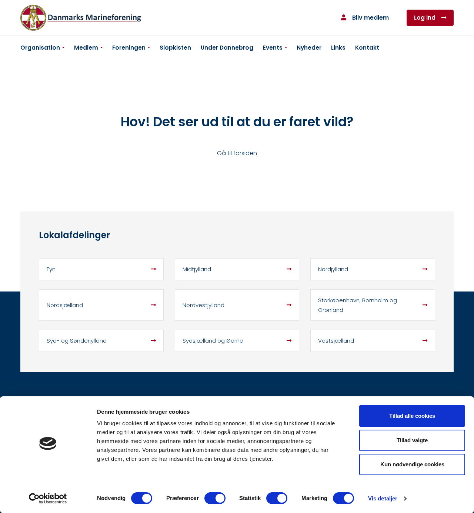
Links (338, 47)
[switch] (215, 498)
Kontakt (367, 47)
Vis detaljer (382, 498)
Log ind (424, 17)
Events (273, 47)
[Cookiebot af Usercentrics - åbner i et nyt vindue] (48, 498)
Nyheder (309, 47)
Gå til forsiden (237, 153)
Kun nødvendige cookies (412, 464)
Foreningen (129, 47)
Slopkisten (175, 47)
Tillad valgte (412, 440)
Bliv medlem (370, 17)
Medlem (86, 47)
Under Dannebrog (227, 47)
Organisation (40, 47)
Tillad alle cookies (412, 416)
